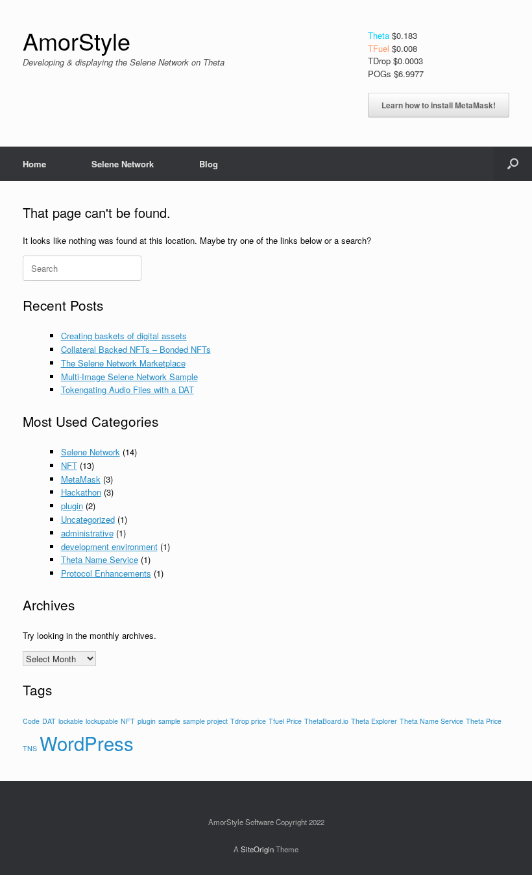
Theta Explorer (374, 721)
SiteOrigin (257, 849)
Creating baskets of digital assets (124, 336)
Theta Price (484, 721)
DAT (49, 721)
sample (169, 721)
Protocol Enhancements (106, 573)
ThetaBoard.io (326, 721)
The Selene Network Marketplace (123, 363)
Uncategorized (88, 519)
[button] (513, 164)
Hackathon (81, 492)
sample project (205, 721)
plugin (72, 505)
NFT (69, 465)
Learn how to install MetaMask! (438, 105)
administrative (87, 533)
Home (34, 164)
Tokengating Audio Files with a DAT (127, 389)
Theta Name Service (99, 559)
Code (31, 721)
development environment (109, 546)
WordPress (87, 742)
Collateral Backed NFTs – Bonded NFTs (136, 349)
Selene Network (122, 164)
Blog (208, 164)
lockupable (102, 721)
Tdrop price (248, 721)
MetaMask (81, 479)
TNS (30, 748)
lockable (70, 721)
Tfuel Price (285, 721)
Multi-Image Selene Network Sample (129, 376)
